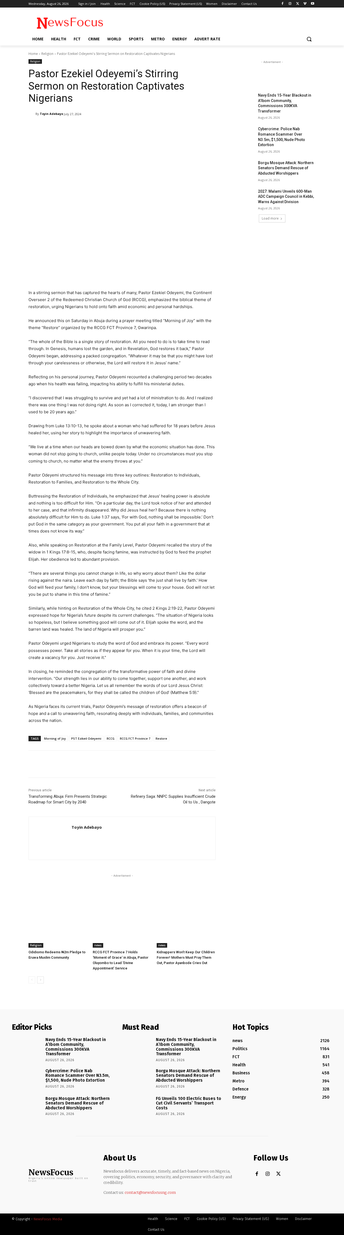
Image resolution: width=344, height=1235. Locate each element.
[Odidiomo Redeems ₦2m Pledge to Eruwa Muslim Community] (57, 927)
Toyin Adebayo (51, 114)
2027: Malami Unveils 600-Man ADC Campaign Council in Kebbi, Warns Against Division (286, 196)
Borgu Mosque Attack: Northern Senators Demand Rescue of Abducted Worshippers (286, 168)
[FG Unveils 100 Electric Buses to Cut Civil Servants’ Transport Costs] (137, 1106)
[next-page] (40, 979)
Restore (161, 738)
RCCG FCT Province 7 (135, 738)
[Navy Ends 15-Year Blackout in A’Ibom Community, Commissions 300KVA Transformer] (241, 102)
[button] (309, 39)
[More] (167, 127)
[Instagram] (290, 4)
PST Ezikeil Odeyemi (86, 738)
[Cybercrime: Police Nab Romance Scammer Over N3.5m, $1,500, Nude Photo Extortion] (241, 135)
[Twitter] (298, 4)
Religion (47, 53)
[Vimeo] (305, 4)
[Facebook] (283, 4)
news (98, 945)
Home (33, 53)
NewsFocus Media (48, 1219)
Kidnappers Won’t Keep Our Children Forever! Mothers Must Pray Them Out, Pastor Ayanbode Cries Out (186, 957)
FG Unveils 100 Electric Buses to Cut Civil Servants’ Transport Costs (188, 1103)
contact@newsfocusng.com (150, 1192)
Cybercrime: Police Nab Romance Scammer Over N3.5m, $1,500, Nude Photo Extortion (77, 1075)
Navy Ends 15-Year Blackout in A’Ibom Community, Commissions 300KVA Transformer (75, 1046)
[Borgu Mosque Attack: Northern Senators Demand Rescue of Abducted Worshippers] (241, 169)
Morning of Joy (55, 738)
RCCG (110, 738)
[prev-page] (31, 979)
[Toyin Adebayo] (31, 114)
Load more (270, 218)
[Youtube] (312, 4)
